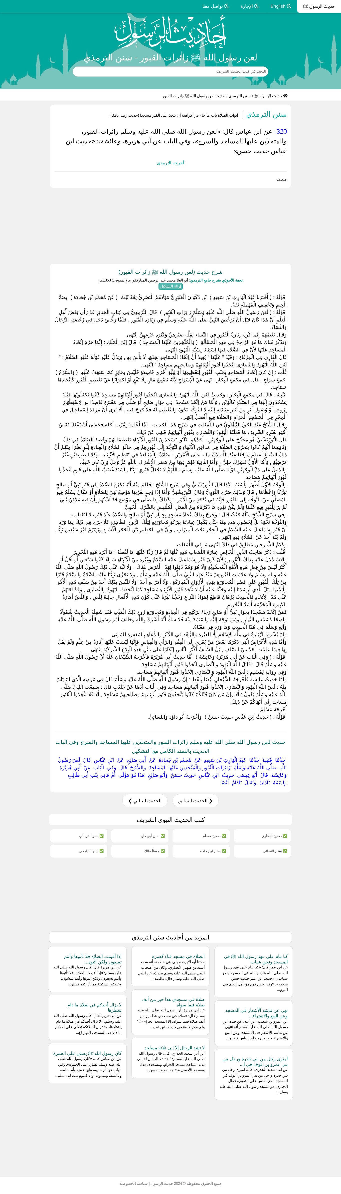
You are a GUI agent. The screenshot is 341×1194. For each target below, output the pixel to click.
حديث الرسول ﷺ (319, 6)
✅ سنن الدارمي (91, 851)
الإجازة (247, 6)
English (279, 6)
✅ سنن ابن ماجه (213, 851)
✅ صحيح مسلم (214, 835)
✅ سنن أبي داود (152, 835)
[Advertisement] (191, 225)
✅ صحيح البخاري (274, 835)
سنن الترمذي (239, 96)
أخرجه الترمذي (170, 162)
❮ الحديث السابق (195, 800)
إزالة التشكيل (170, 286)
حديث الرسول (161, 1183)
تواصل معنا (213, 6)
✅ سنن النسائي (275, 851)
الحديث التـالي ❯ (145, 800)
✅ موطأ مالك (154, 851)
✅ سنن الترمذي (91, 835)
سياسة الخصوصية (133, 1183)
